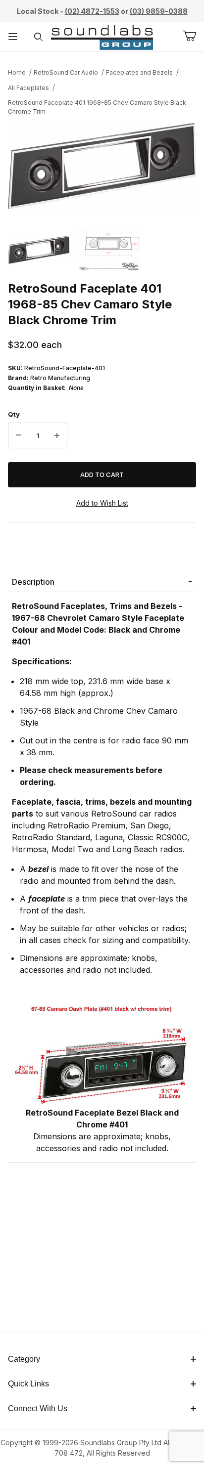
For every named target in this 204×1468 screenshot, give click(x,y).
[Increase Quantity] (57, 435)
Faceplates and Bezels (139, 72)
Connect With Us (37, 1408)
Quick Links (28, 1384)
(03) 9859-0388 (159, 11)
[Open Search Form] (38, 36)
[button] (39, 250)
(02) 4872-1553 (92, 11)
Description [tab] (33, 582)
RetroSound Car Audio (66, 72)
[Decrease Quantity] (18, 435)
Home (17, 72)
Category (24, 1359)
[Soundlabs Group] (102, 36)
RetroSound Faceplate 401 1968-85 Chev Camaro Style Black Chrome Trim (97, 107)
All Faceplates (28, 87)
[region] (102, 250)
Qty (14, 414)
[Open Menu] (13, 36)
